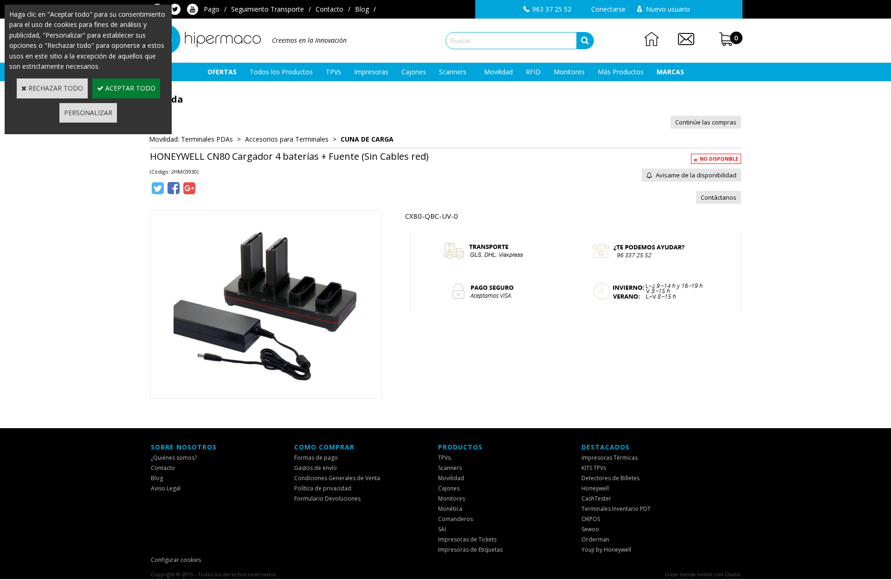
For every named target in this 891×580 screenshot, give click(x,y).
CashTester (596, 498)
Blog (362, 9)
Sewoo (590, 529)
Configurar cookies (176, 560)
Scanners (452, 71)
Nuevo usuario (668, 9)
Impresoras (371, 71)
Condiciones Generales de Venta (337, 478)
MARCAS (670, 71)
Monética (450, 509)
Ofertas (222, 71)
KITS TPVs (593, 468)
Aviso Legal (166, 488)
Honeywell (595, 488)
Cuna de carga (367, 139)
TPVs (333, 71)
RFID (533, 71)
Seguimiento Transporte (267, 9)
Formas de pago (316, 458)
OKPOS (590, 519)
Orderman (595, 539)
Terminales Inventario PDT (616, 509)
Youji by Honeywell (606, 550)
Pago (212, 9)
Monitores (569, 71)
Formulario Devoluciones (327, 498)
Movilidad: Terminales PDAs (191, 139)
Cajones (413, 71)
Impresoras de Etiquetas (470, 550)
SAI (442, 529)
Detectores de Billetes (610, 478)
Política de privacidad (322, 488)
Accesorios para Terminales (287, 139)
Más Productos (621, 71)
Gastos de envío (315, 468)
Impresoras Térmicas (609, 458)
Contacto (329, 9)
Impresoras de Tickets (467, 539)
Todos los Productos (281, 71)
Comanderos (455, 519)
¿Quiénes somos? (174, 458)
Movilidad (498, 71)
